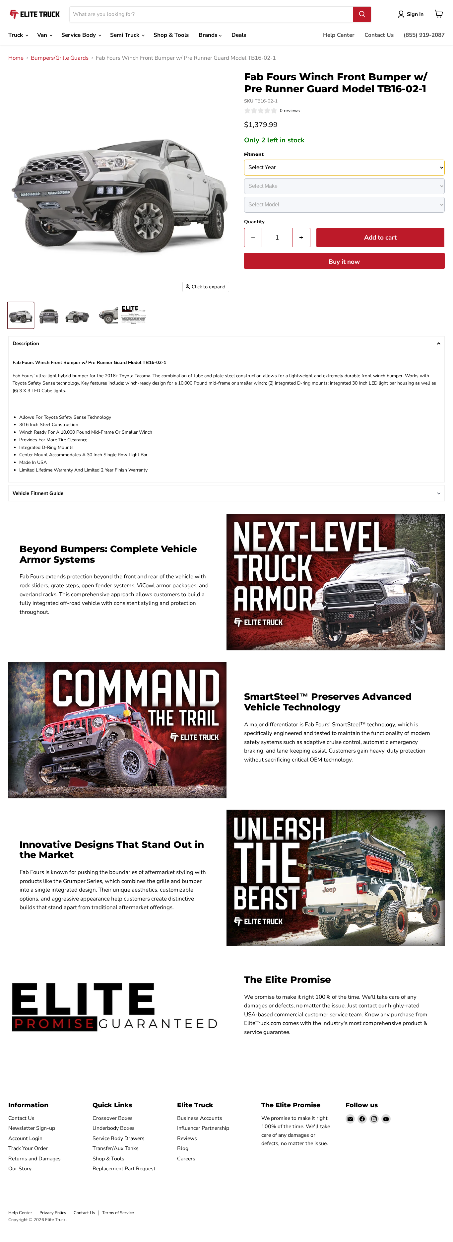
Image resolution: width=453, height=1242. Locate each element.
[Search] (362, 14)
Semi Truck (125, 35)
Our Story (20, 1168)
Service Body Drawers (119, 1138)
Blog (182, 1148)
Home (16, 58)
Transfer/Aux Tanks (116, 1148)
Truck (16, 35)
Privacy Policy (52, 1213)
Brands (209, 35)
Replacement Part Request (124, 1168)
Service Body (79, 35)
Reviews (187, 1138)
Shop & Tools (171, 35)
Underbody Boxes (114, 1128)
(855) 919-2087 (424, 35)
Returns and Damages (34, 1158)
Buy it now (344, 261)
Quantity (254, 222)
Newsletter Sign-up (31, 1128)
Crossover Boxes (113, 1118)
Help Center (339, 35)
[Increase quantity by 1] (301, 237)
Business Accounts (199, 1118)
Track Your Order (28, 1148)
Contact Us (379, 35)
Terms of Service (118, 1213)
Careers (186, 1158)
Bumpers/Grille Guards (60, 58)
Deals (238, 35)
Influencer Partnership (203, 1128)
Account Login (25, 1138)
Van (43, 35)
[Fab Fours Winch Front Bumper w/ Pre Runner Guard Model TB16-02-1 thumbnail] (21, 315)
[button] (226, 343)
